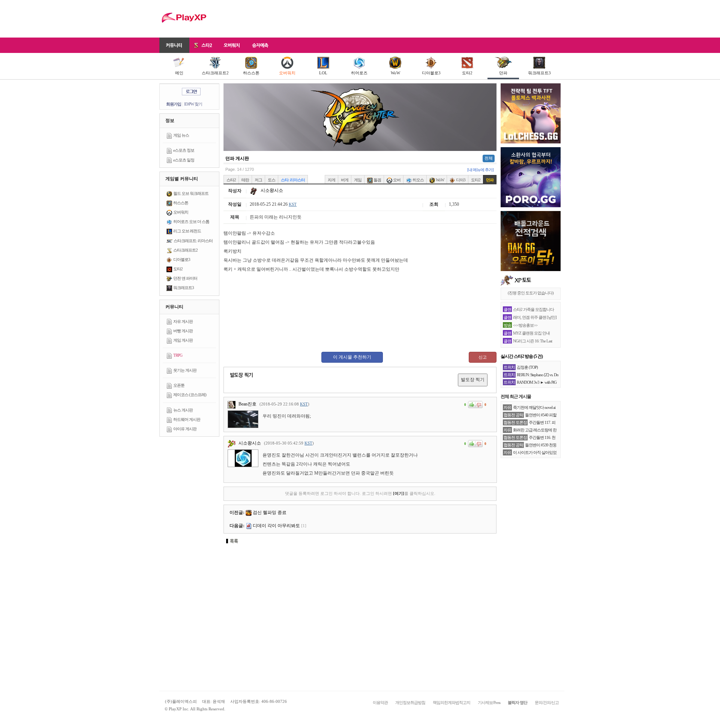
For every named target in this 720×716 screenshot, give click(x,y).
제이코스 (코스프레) (189, 394)
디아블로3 (431, 73)
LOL (323, 73)
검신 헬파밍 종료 (269, 512)
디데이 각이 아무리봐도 (276, 525)
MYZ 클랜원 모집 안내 (531, 333)
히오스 (418, 180)
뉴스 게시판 (183, 410)
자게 (331, 180)
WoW (395, 73)
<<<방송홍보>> (525, 325)
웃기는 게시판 (184, 370)
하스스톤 (251, 73)
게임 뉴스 (181, 135)
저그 (258, 180)
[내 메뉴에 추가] (480, 169)
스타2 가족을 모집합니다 (533, 309)
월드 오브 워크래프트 (190, 193)
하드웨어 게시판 (186, 419)
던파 (503, 73)
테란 (245, 180)
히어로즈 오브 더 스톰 (191, 221)
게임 (358, 180)
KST (293, 204)
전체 (488, 158)
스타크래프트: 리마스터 (193, 240)
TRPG (177, 355)
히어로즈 (359, 73)
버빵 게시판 (183, 331)
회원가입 (173, 104)
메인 (179, 73)
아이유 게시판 (184, 429)
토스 (271, 180)
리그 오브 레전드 (187, 231)
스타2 (231, 180)
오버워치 (287, 73)
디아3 (460, 180)
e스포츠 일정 (183, 160)
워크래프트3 (539, 73)
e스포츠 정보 (183, 150)
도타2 (467, 73)
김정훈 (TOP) (527, 367)
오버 (396, 180)
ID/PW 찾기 (193, 104)
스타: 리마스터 (293, 180)
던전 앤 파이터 (185, 278)
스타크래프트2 (215, 73)
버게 (344, 180)
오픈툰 (178, 385)
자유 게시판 (183, 321)
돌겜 (377, 180)
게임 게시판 (183, 340)
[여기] (398, 493)
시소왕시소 (271, 190)
